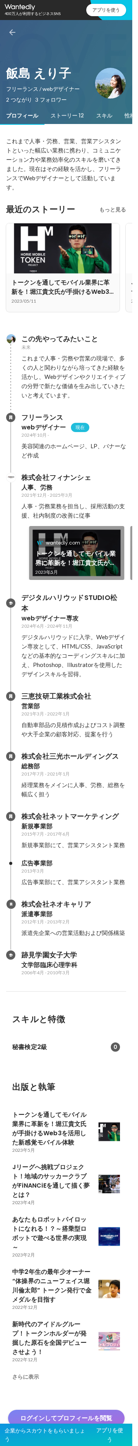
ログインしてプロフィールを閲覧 (66, 1418)
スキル (104, 115)
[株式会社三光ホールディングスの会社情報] (10, 756)
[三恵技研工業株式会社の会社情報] (10, 696)
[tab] (22, 115)
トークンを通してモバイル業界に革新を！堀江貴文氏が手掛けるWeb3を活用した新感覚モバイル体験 (75, 558)
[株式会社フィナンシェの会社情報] (10, 478)
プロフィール (22, 115)
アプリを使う (106, 10)
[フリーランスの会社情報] (10, 417)
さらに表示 (25, 1377)
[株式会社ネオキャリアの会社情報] (10, 904)
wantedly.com (63, 543)
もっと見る (112, 209)
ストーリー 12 (67, 115)
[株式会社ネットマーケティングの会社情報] (10, 816)
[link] (76, 553)
